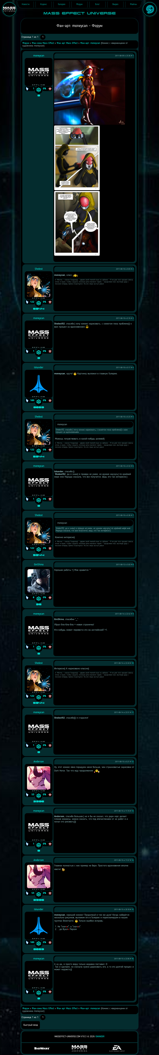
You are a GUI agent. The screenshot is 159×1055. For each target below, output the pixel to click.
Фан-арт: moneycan (90, 43)
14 (133, 860)
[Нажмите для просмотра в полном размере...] (89, 124)
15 (133, 909)
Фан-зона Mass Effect (43, 43)
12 (133, 762)
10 (133, 663)
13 (133, 811)
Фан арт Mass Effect (67, 43)
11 (133, 712)
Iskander (99, 1037)
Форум (25, 43)
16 (133, 959)
